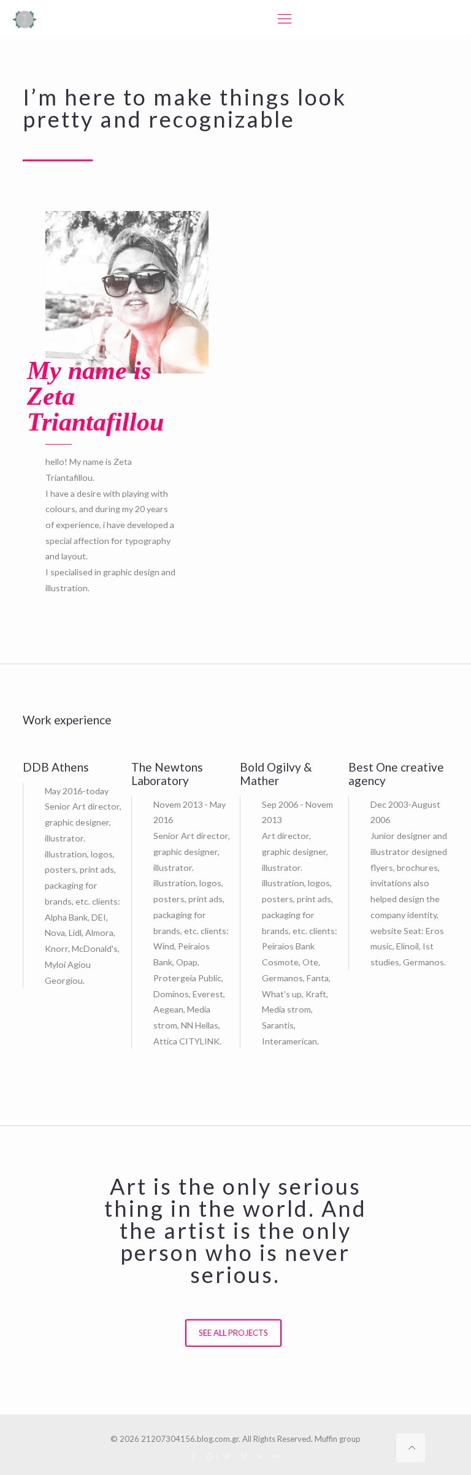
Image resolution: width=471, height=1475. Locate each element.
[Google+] (210, 1456)
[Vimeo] (243, 1456)
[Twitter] (227, 1456)
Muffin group (338, 1439)
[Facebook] (194, 1456)
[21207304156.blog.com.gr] (24, 18)
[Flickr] (276, 1456)
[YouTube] (260, 1456)
